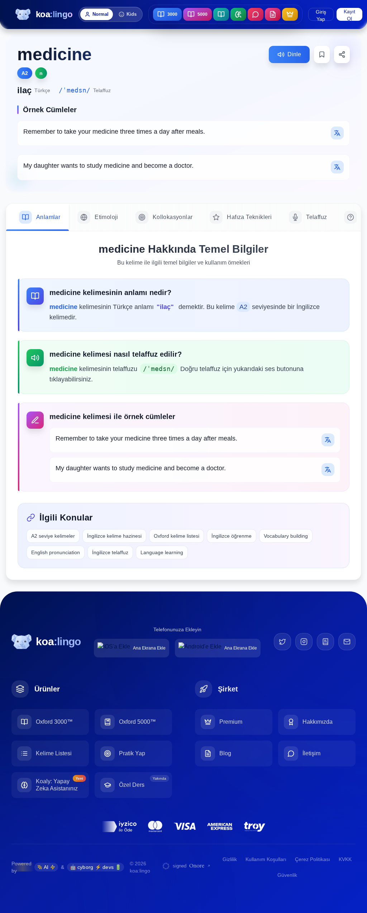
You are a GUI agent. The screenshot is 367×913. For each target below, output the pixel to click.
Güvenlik (287, 875)
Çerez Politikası (312, 859)
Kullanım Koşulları (266, 859)
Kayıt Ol (349, 15)
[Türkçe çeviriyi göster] (337, 133)
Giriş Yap (321, 15)
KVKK (345, 859)
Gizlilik (230, 859)
